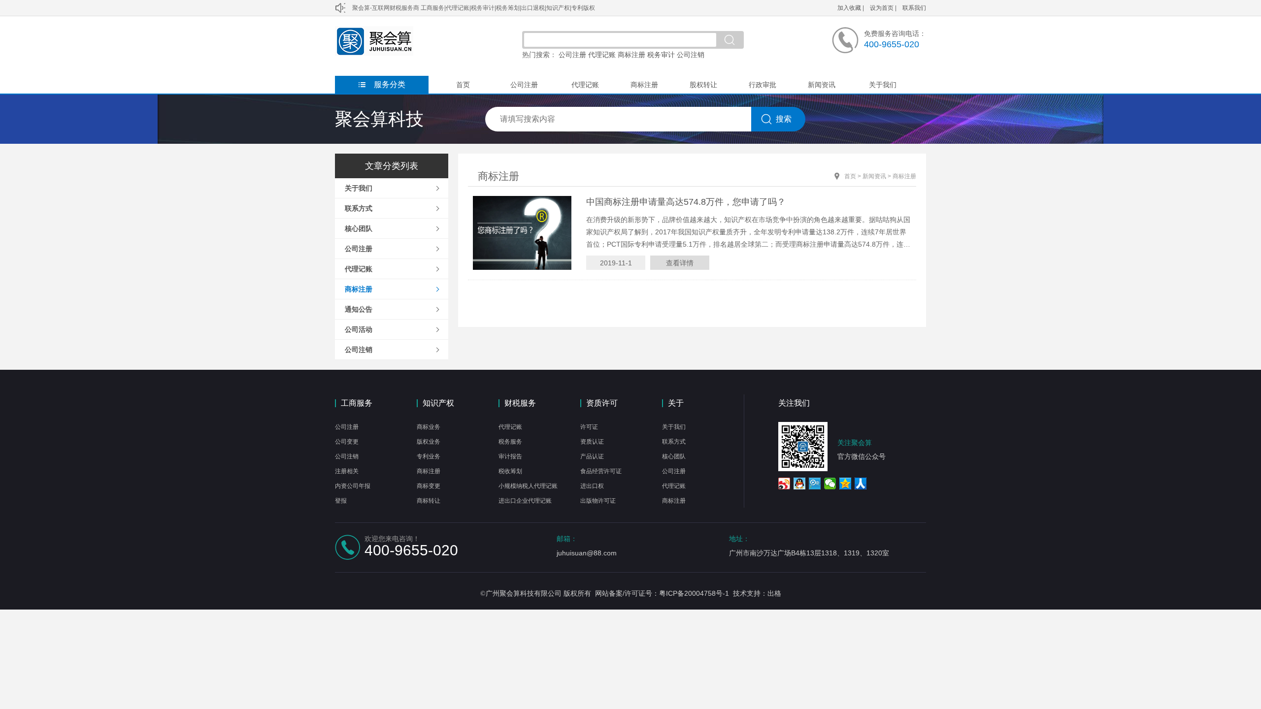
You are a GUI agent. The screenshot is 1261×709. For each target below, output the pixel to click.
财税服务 (520, 403)
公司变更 (347, 441)
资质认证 (592, 441)
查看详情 (680, 263)
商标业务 (428, 426)
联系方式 (358, 208)
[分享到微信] (830, 483)
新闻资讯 (821, 85)
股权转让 (703, 85)
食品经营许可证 (601, 471)
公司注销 (690, 55)
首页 (463, 85)
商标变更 (428, 486)
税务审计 (661, 55)
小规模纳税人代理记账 (528, 486)
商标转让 (428, 500)
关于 (676, 403)
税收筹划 (510, 471)
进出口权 (592, 486)
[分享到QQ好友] (800, 483)
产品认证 (592, 456)
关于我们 (882, 85)
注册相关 (347, 471)
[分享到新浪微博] (784, 483)
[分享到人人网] (861, 483)
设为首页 (882, 7)
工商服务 (356, 403)
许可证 (589, 426)
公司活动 (358, 329)
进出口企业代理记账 (525, 500)
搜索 (784, 119)
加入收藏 (849, 7)
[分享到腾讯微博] (815, 483)
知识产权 (438, 403)
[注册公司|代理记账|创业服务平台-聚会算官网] (374, 53)
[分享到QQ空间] (845, 483)
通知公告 (358, 309)
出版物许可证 (598, 500)
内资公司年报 (352, 486)
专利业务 (428, 456)
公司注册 (572, 55)
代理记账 (602, 55)
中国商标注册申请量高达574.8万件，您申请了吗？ (686, 202)
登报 (341, 500)
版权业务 (428, 441)
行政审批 (762, 85)
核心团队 (358, 228)
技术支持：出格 (757, 593)
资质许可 (602, 403)
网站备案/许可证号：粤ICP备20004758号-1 (662, 593)
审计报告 (510, 456)
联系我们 (914, 7)
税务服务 (510, 441)
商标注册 (631, 55)
